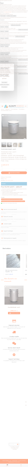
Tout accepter (3, 15)
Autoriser (2, 19)
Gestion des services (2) (5, 52)
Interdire (6, 26)
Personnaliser (4, 86)
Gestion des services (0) (15, 25)
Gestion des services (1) (5, 44)
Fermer (2, 3)
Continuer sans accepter (11, 15)
